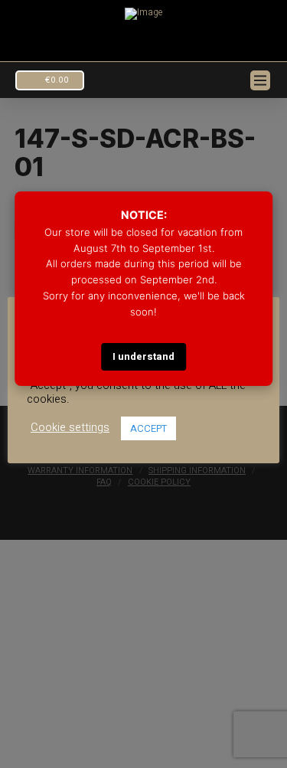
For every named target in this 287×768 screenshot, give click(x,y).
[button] (49, 80)
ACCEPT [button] (148, 428)
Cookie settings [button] (70, 428)
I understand (143, 356)
